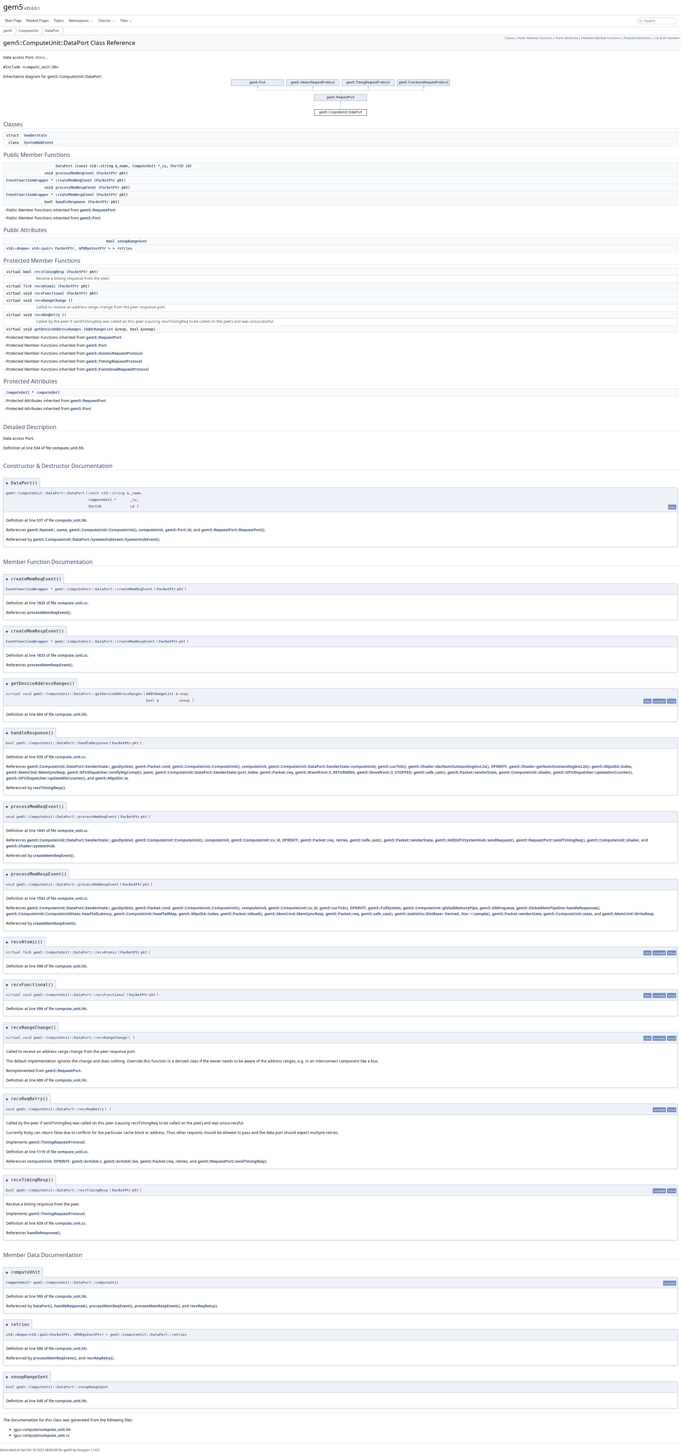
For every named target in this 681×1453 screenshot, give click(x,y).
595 (40, 1296)
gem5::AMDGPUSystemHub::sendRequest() (474, 840)
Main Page (13, 21)
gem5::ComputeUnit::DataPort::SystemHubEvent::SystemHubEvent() (96, 539)
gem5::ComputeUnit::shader (525, 772)
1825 (41, 602)
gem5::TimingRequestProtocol (114, 361)
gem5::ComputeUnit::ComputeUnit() (102, 529)
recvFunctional (49, 293)
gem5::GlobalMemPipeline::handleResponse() (557, 907)
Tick (27, 286)
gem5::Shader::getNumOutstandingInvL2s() (549, 766)
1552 (41, 898)
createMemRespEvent (75, 194)
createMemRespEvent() (54, 923)
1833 (41, 655)
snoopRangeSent (132, 241)
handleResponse (70, 202)
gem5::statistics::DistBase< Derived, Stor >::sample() (442, 913)
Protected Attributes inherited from (56, 400)
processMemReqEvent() (48, 612)
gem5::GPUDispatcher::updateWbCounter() (45, 778)
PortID (177, 166)
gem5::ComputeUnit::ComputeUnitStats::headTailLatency (59, 913)
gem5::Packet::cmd (152, 766)
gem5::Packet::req (276, 772)
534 (37, 447)
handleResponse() (43, 1232)
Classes (104, 21)
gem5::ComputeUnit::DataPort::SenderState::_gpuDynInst (80, 766)
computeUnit (48, 392)
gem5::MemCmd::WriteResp (628, 913)
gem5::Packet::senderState (472, 772)
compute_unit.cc (72, 602)
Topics (59, 21)
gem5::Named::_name (47, 529)
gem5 (7, 31)
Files (124, 21)
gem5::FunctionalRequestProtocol (117, 369)
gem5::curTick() (392, 766)
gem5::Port (90, 217)
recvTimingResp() (49, 787)
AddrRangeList (99, 329)
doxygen (83, 1450)
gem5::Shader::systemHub (30, 845)
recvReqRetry (47, 315)
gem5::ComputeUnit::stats (567, 913)
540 (40, 1400)
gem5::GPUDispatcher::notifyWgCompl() (104, 772)
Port (29, 57)
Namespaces (79, 21)
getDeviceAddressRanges (57, 329)
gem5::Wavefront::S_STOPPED (384, 772)
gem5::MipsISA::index (611, 766)
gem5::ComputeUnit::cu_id (255, 840)
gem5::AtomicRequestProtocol (114, 353)
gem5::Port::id (178, 529)
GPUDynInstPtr (92, 248)
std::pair (41, 248)
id (187, 166)
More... (41, 57)
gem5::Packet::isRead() (241, 913)
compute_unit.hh (40, 67)
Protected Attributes (637, 38)
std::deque (16, 248)
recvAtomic (45, 286)
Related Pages (37, 21)
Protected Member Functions (600, 38)
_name (122, 166)
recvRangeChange (50, 300)
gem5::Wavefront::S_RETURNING (325, 772)
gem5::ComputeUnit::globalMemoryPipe (440, 907)
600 (40, 1080)
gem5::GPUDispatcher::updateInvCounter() (592, 772)
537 (40, 520)
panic (148, 772)
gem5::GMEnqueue (497, 907)
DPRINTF (499, 766)
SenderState (35, 135)
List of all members (667, 38)
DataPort (52, 31)
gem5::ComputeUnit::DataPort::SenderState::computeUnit (322, 766)
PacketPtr (107, 173)
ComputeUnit (29, 31)
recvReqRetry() (203, 1305)
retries (124, 248)
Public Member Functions (535, 38)
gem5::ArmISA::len (121, 1161)
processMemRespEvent (76, 187)
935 (40, 756)
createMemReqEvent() (53, 855)
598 (40, 966)
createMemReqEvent (74, 180)
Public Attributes (566, 38)
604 (40, 714)
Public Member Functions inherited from (60, 209)
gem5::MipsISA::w (111, 778)
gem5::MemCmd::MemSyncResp (35, 772)
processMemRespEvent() (49, 664)
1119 (41, 1151)
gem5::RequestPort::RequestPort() (232, 529)
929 (40, 1223)
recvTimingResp (49, 272)
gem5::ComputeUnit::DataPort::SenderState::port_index (206, 772)
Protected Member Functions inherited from (64, 337)
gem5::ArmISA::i (87, 1161)
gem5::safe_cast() (429, 772)
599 (40, 1008)
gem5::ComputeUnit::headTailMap (145, 913)
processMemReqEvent (75, 173)
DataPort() (42, 1305)
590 (40, 1348)
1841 (41, 830)
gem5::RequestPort (97, 209)
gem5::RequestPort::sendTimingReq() (550, 840)
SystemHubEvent (38, 142)
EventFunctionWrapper (27, 180)
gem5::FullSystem (384, 907)
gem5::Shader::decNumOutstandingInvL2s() (448, 766)
